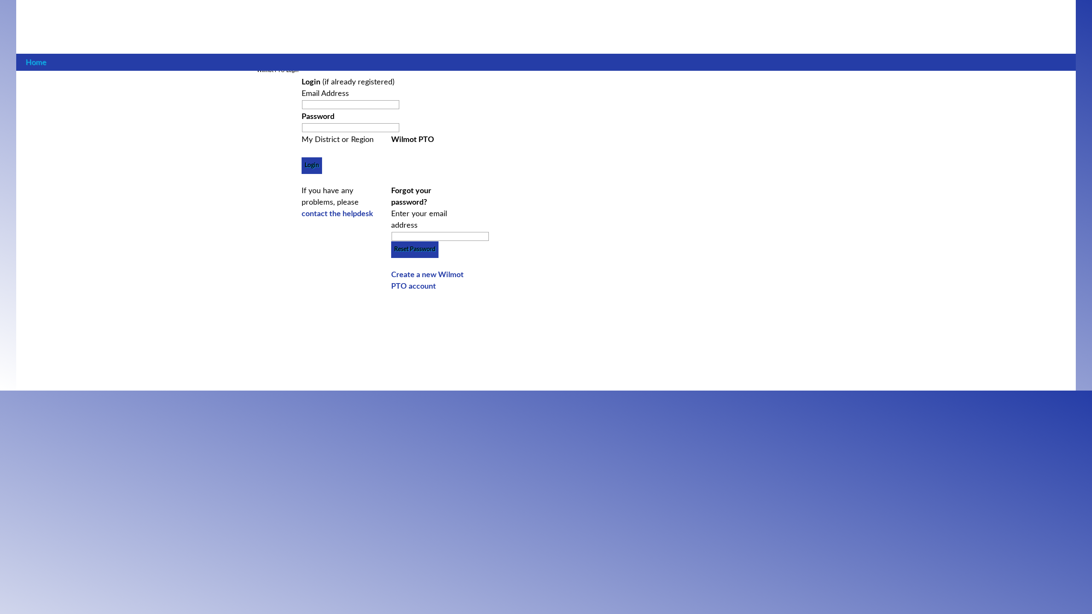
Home (36, 62)
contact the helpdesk (337, 214)
